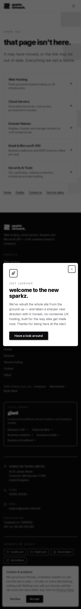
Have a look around (29, 336)
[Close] (72, 269)
